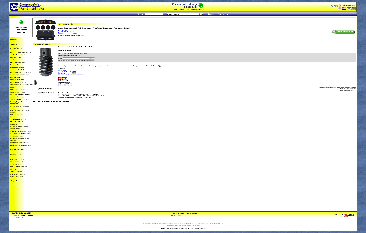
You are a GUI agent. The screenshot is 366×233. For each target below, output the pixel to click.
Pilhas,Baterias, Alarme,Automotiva (19, 142)
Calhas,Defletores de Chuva (17, 92)
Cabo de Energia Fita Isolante (18, 82)
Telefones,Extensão (15, 164)
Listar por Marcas (15, 181)
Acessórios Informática (16, 57)
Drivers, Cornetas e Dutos (17, 114)
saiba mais (21, 32)
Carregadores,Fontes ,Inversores (19, 99)
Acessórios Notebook (15, 60)
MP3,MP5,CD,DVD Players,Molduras (20, 133)
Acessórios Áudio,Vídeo (16, 48)
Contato (12, 41)
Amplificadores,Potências (17, 67)
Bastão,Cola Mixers (15, 77)
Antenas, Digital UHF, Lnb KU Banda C (20, 72)
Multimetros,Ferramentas (16, 136)
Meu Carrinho (223, 14)
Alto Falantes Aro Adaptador (17, 65)
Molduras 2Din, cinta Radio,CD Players (20, 131)
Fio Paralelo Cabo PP (15, 117)
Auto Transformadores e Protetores (19, 74)
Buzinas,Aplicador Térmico (17, 79)
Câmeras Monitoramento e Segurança (20, 94)
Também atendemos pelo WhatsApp (21, 28)
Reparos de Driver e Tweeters (18, 152)
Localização (13, 39)
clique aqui (164, 66)
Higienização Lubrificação (17, 122)
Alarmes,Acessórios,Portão (17, 62)
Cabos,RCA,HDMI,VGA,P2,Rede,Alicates (21, 84)
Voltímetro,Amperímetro (16, 176)
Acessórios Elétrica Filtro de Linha (19, 55)
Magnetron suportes (15, 128)
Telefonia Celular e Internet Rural (19, 166)
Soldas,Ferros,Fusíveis (16, 157)
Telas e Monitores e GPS (16, 161)
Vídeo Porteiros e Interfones (17, 174)
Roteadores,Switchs (15, 154)
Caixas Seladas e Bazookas (17, 89)
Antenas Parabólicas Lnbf (17, 70)
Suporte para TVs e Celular (17, 159)
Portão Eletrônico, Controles (17, 149)
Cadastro (211, 14)
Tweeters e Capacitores (16, 171)
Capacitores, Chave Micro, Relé (18, 97)
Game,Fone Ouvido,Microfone (18, 119)
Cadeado (12, 87)
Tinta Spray (13, 169)
